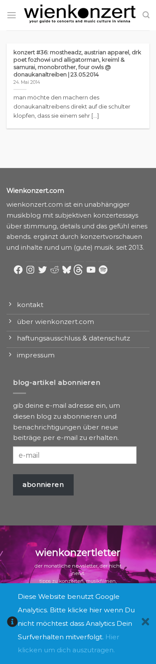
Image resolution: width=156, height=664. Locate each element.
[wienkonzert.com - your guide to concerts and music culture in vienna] (79, 15)
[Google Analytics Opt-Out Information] (12, 623)
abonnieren (43, 484)
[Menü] (11, 15)
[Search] (146, 15)
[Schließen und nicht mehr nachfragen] (145, 623)
